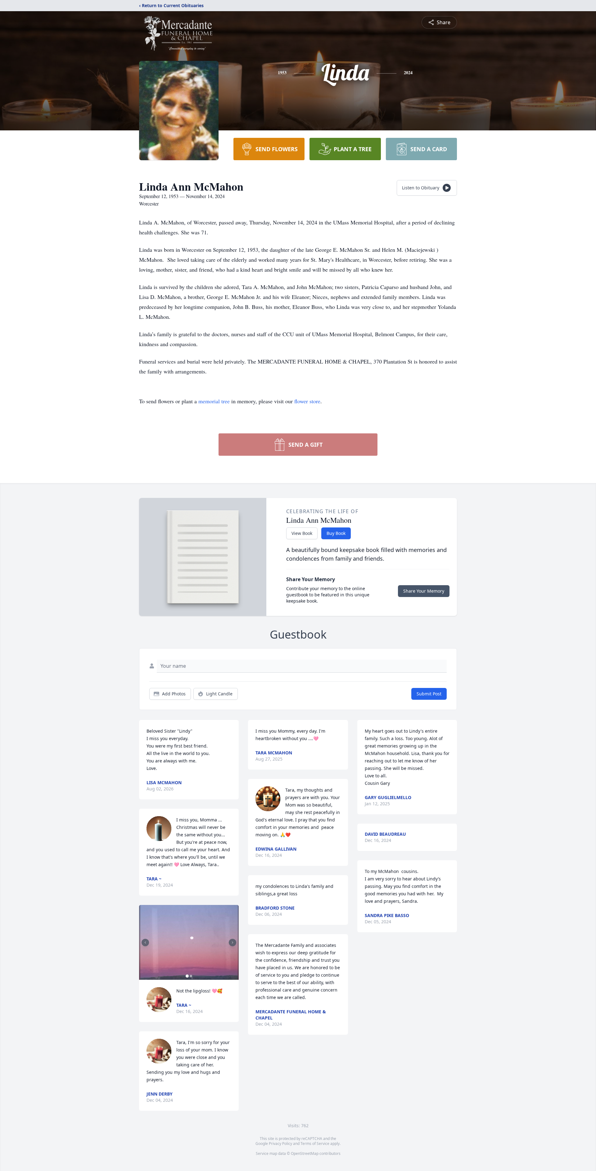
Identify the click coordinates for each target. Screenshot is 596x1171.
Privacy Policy (280, 1143)
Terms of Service (314, 1143)
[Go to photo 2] (191, 976)
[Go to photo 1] (187, 976)
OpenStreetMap (304, 1153)
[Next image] (232, 942)
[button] (189, 942)
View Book (301, 533)
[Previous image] (145, 942)
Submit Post (429, 694)
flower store (307, 401)
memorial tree (214, 401)
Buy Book (336, 533)
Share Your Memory (423, 591)
